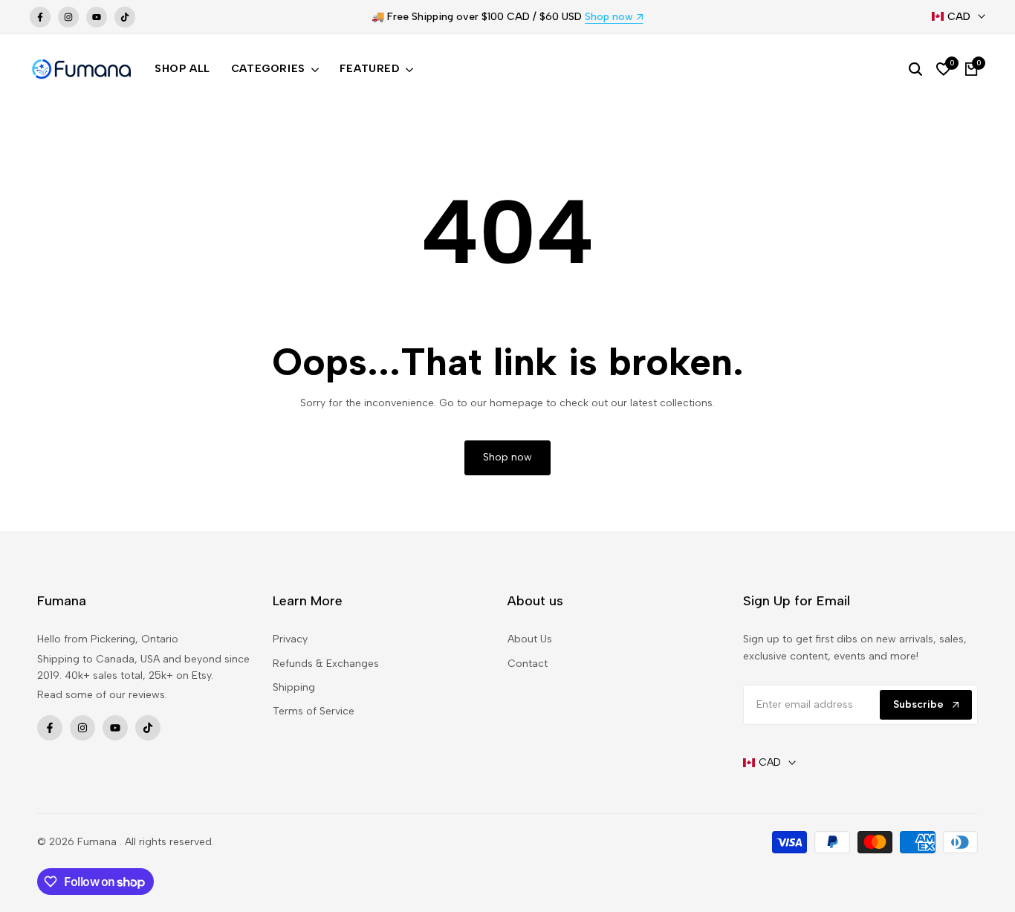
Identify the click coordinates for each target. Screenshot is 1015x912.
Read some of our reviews (101, 694)
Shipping (294, 687)
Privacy (290, 639)
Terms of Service (313, 711)
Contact (527, 663)
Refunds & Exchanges (326, 663)
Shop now (609, 17)
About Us (529, 639)
